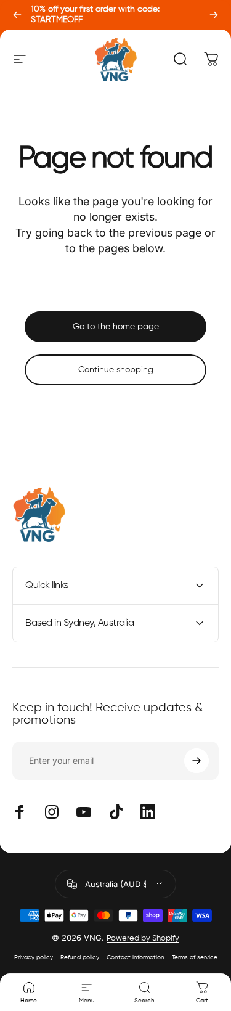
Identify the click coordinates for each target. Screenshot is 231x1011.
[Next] (213, 15)
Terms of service (194, 957)
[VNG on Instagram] (51, 811)
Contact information (135, 957)
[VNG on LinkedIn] (147, 811)
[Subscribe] (196, 760)
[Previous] (17, 15)
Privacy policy (33, 957)
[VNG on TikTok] (115, 811)
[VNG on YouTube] (83, 811)
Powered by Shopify (143, 939)
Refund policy (79, 957)
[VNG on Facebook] (19, 811)
